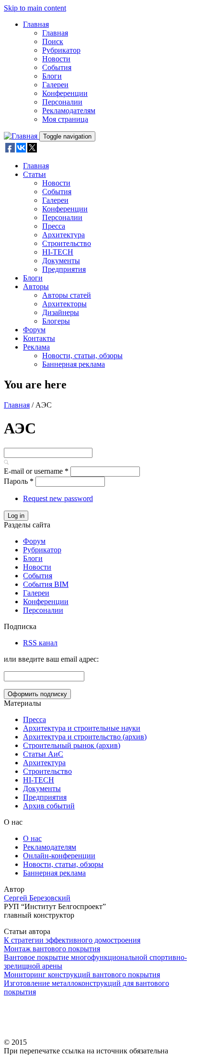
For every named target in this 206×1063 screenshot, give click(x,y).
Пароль (19, 481)
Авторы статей (66, 295)
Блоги (52, 76)
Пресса (53, 226)
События (56, 67)
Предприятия (64, 269)
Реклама (36, 347)
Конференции (65, 93)
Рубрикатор (61, 50)
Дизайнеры (60, 312)
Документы (61, 261)
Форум (34, 330)
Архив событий (49, 806)
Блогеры (56, 321)
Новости (56, 59)
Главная (36, 24)
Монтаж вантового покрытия (52, 949)
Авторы (36, 286)
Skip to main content (35, 8)
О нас (32, 838)
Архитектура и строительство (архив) (85, 737)
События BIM (46, 584)
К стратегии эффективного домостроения (72, 940)
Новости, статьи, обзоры (82, 355)
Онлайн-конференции (59, 856)
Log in (16, 515)
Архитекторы (64, 304)
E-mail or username (36, 471)
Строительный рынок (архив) (71, 745)
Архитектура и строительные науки (81, 728)
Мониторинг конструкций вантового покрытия (82, 974)
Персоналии (62, 102)
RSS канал (40, 643)
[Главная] (21, 136)
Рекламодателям (68, 110)
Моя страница (65, 119)
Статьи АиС (43, 754)
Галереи (55, 85)
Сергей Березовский (37, 898)
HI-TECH (57, 252)
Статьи (34, 174)
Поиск (52, 41)
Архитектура (63, 235)
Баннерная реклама (73, 364)
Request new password (58, 498)
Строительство (66, 243)
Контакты (39, 338)
